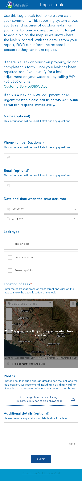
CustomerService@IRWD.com (27, 86)
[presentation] (41, 390)
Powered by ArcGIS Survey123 (41, 473)
